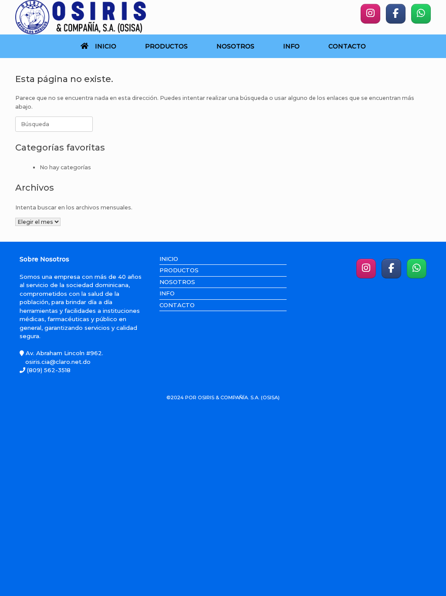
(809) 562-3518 (48, 370)
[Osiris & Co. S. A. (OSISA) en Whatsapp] (421, 14)
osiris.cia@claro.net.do (58, 361)
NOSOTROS (235, 46)
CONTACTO (347, 46)
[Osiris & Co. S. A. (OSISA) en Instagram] (370, 14)
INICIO (105, 46)
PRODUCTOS (166, 46)
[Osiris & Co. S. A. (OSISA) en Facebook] (395, 14)
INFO (291, 46)
